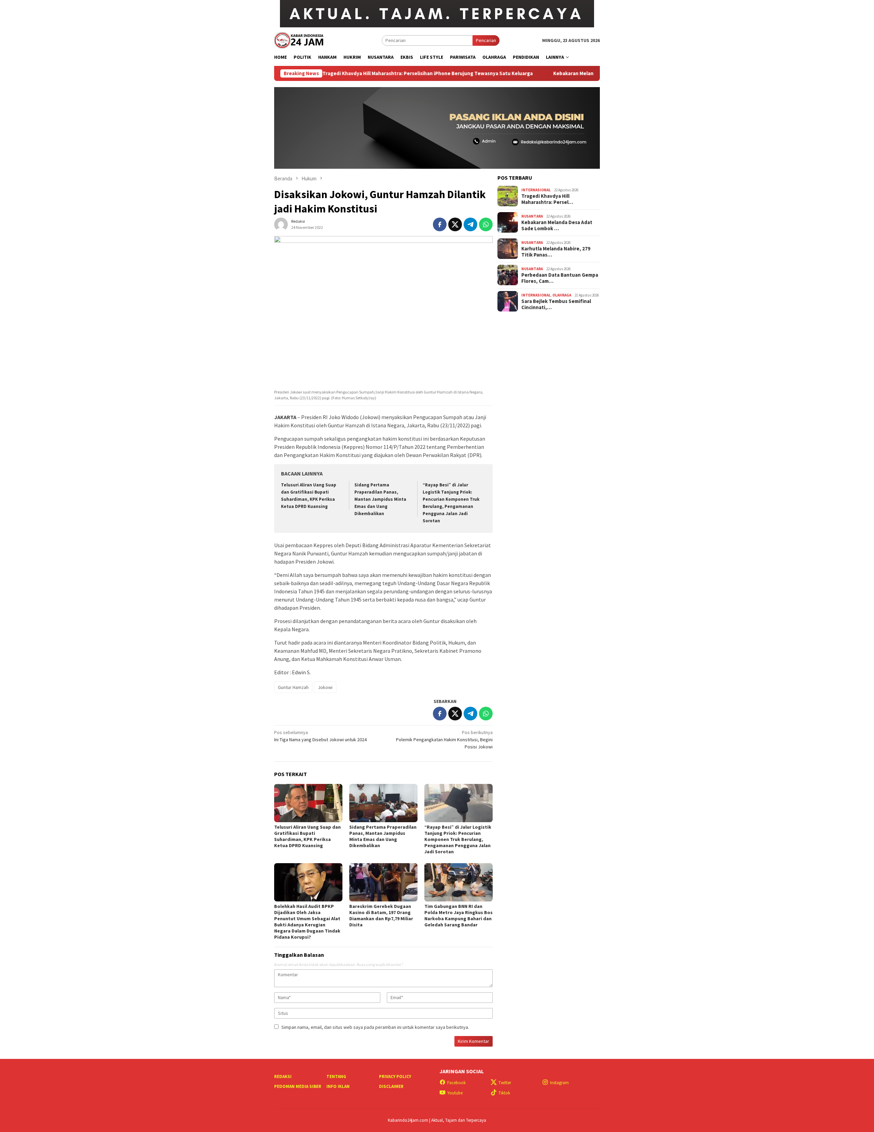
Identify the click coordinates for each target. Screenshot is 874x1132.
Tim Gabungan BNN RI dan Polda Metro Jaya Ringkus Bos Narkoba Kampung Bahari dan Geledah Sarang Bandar (458, 915)
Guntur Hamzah (293, 687)
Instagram (559, 1083)
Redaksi (283, 1076)
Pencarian (486, 40)
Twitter (504, 1083)
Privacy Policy (395, 1076)
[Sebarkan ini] (440, 224)
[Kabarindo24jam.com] (298, 40)
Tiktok (504, 1093)
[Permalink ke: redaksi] (281, 224)
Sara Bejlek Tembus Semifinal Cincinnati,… (556, 304)
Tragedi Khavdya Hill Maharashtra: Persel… (547, 199)
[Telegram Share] (470, 224)
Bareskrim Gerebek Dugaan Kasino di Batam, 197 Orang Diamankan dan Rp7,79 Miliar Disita (381, 915)
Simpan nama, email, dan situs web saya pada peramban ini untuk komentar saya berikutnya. (375, 1027)
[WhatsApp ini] (486, 224)
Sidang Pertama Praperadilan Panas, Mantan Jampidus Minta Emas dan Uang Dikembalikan (380, 499)
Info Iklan (338, 1086)
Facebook (456, 1083)
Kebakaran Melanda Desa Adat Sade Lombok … (556, 225)
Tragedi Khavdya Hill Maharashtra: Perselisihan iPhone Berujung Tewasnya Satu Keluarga (381, 73)
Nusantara (532, 216)
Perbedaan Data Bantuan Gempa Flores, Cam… (559, 278)
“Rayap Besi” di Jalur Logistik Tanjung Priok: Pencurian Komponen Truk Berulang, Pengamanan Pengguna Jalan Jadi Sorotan (457, 839)
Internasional (536, 190)
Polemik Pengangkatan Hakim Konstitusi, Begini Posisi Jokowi (444, 739)
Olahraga (561, 295)
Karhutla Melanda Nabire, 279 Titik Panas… (555, 251)
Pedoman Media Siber (297, 1086)
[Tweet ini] (455, 224)
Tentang (336, 1076)
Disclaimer (391, 1086)
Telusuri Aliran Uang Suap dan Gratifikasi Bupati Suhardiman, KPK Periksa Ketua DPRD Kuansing (307, 836)
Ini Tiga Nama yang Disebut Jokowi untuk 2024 (320, 736)
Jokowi (325, 687)
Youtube (455, 1093)
